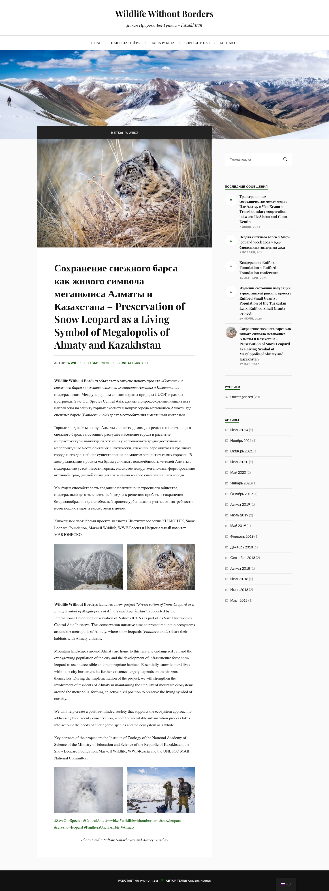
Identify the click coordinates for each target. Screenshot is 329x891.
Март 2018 (239, 600)
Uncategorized (134, 363)
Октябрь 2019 (241, 494)
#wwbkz (112, 820)
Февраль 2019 (242, 536)
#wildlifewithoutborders (139, 820)
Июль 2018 (239, 579)
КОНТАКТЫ (229, 42)
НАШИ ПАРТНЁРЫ (126, 42)
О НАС (96, 42)
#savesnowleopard (68, 827)
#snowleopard (170, 820)
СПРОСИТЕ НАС (197, 42)
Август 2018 (240, 568)
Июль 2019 (239, 515)
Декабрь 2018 (241, 547)
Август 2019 (240, 504)
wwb (71, 363)
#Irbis (115, 827)
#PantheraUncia (96, 827)
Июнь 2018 (239, 589)
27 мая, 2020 (98, 363)
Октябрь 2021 (241, 451)
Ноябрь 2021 (241, 440)
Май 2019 (238, 525)
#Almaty (128, 827)
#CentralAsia (93, 820)
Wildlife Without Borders (164, 13)
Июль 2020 (239, 462)
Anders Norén (199, 880)
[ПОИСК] (285, 159)
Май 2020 (238, 472)
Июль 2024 (239, 430)
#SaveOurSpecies (68, 820)
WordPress (149, 880)
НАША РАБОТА (162, 42)
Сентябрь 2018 (242, 557)
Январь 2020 (241, 483)
